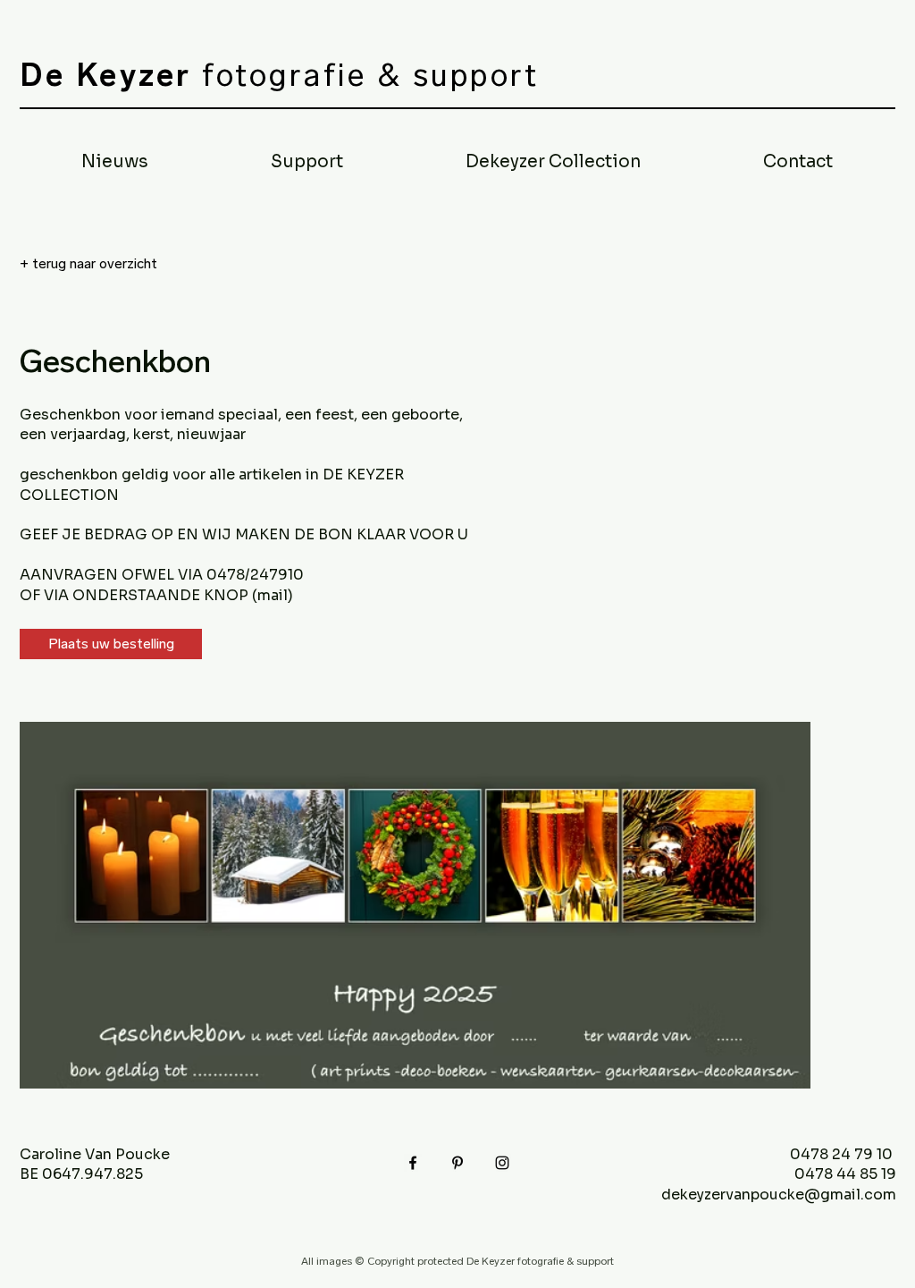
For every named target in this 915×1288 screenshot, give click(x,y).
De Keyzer (106, 75)
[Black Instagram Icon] (502, 1163)
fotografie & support (366, 75)
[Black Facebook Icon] (413, 1163)
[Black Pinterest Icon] (457, 1163)
